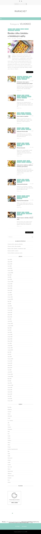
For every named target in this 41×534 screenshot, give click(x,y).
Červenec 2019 (10, 358)
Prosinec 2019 (10, 347)
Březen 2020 (10, 341)
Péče (8, 433)
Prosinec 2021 (10, 297)
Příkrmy (9, 442)
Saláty (9, 453)
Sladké (18, 96)
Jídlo (30, 76)
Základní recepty (11, 475)
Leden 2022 (10, 294)
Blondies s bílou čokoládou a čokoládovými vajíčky (17, 248)
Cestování (9, 411)
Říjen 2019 (9, 352)
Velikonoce (17, 30)
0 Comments (19, 38)
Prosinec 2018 (10, 374)
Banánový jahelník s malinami (13, 250)
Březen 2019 (10, 367)
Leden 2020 (10, 345)
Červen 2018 (10, 387)
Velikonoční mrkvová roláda (22, 131)
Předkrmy (9, 440)
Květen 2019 (10, 363)
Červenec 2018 (10, 385)
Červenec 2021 (10, 308)
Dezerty (18, 95)
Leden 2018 (10, 398)
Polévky (9, 438)
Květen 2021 (10, 312)
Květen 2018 (10, 389)
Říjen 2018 (9, 378)
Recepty (27, 95)
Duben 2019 (10, 365)
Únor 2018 (9, 396)
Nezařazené (10, 429)
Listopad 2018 (10, 376)
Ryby (8, 451)
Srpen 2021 (10, 305)
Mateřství (9, 427)
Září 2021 (9, 303)
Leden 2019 (10, 372)
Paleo (9, 431)
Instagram (24, 526)
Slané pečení (24, 96)
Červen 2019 (10, 361)
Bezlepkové (19, 76)
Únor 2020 (10, 343)
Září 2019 (9, 354)
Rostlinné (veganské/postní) (13, 449)
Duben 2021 (10, 314)
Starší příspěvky (29, 232)
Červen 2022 (10, 283)
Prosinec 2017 (10, 400)
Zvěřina (9, 482)
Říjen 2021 (9, 301)
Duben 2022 (10, 288)
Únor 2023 (10, 266)
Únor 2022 (10, 292)
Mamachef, (23, 531)
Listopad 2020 (10, 325)
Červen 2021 (10, 310)
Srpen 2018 (10, 383)
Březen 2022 (10, 290)
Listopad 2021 (10, 299)
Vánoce (9, 469)
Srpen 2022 (10, 279)
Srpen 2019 (10, 356)
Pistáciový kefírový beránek (22, 184)
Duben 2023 (10, 261)
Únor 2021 (9, 319)
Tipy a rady (10, 466)
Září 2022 (9, 277)
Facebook (17, 526)
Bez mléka (9, 407)
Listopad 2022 (10, 272)
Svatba (9, 462)
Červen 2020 (10, 334)
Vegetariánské (11, 30)
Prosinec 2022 (10, 270)
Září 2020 (9, 330)
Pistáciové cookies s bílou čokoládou (14, 246)
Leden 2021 (10, 321)
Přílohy (9, 444)
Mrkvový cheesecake (21, 147)
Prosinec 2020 (10, 323)
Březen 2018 (10, 394)
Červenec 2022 (10, 281)
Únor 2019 (9, 369)
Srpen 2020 (10, 332)
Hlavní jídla (25, 76)
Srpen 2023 (10, 259)
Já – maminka (10, 420)
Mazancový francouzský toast (22, 200)
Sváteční (18, 97)
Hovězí (9, 418)
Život (9, 480)
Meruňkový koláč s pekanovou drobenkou (15, 244)
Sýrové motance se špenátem (22, 116)
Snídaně (29, 96)
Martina (9, 38)
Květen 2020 (10, 336)
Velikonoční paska (20, 100)
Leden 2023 (10, 268)
